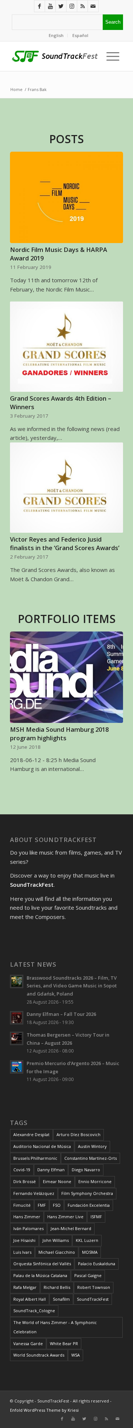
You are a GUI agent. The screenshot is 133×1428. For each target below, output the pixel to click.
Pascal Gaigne (88, 1275)
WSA (75, 1355)
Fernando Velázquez (33, 1193)
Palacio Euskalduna (96, 1263)
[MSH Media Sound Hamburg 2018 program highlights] (66, 677)
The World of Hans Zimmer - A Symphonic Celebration (55, 1327)
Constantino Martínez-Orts (90, 1158)
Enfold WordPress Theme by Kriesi (44, 1410)
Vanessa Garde (28, 1343)
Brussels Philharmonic (35, 1158)
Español (80, 35)
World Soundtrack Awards (38, 1355)
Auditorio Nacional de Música (42, 1146)
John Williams (55, 1240)
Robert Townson (93, 1287)
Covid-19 (21, 1169)
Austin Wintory (92, 1146)
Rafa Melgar (25, 1287)
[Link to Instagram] (71, 6)
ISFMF (96, 1216)
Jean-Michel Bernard (71, 1228)
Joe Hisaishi (24, 1240)
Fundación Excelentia (89, 1205)
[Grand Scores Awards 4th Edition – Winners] (66, 347)
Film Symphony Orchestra (87, 1193)
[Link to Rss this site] (82, 6)
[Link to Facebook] (39, 6)
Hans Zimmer (26, 1216)
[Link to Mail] (93, 6)
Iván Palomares (28, 1228)
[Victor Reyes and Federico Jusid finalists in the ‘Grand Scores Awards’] (66, 487)
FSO (57, 1205)
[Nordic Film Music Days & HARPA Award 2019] (66, 197)
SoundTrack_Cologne (34, 1310)
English (56, 35)
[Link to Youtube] (50, 6)
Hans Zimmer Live (65, 1216)
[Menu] (111, 56)
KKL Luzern (87, 1240)
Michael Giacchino (56, 1252)
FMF (42, 1205)
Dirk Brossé (24, 1181)
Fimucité (22, 1205)
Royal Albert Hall (29, 1299)
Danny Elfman (51, 1169)
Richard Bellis (57, 1287)
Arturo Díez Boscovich (78, 1134)
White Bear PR (64, 1343)
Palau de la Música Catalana (40, 1275)
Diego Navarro (86, 1169)
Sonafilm (61, 1299)
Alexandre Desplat (31, 1134)
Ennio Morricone (95, 1181)
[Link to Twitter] (61, 6)
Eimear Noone (57, 1181)
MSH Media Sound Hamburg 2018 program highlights (59, 733)
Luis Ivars (22, 1252)
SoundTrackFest (93, 1299)
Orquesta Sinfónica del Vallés (42, 1263)
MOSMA (90, 1252)
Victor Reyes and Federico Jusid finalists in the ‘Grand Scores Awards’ (64, 543)
